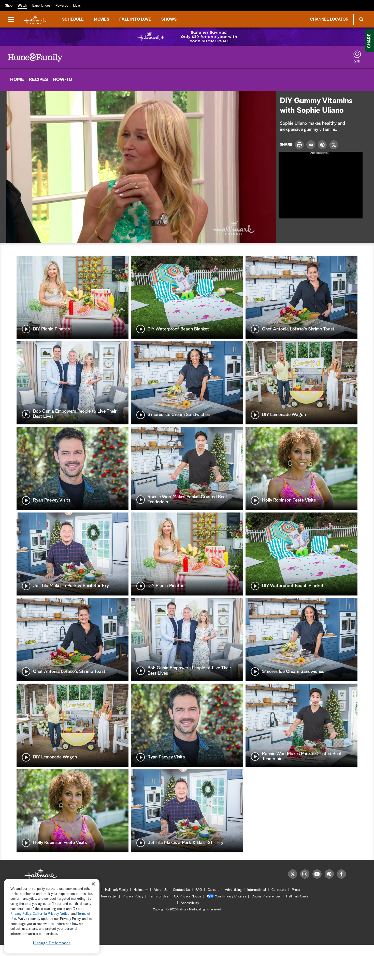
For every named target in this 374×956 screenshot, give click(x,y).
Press (296, 890)
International (256, 890)
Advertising (233, 890)
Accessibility (190, 903)
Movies (101, 19)
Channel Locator (329, 19)
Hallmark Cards (297, 896)
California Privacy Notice (51, 914)
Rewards (61, 5)
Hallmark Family (116, 890)
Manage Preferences (52, 943)
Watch (22, 5)
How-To (62, 79)
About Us (160, 890)
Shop (8, 5)
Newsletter (109, 896)
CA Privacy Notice (187, 896)
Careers (213, 890)
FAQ (198, 890)
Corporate (278, 890)
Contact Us (181, 890)
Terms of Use (158, 896)
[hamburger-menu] (11, 19)
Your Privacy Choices (230, 896)
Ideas (77, 5)
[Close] (93, 884)
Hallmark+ (141, 890)
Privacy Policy (133, 896)
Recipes (38, 79)
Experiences (41, 5)
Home (17, 79)
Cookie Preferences (266, 896)
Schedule (73, 19)
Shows (169, 19)
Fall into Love (135, 19)
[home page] (35, 19)
